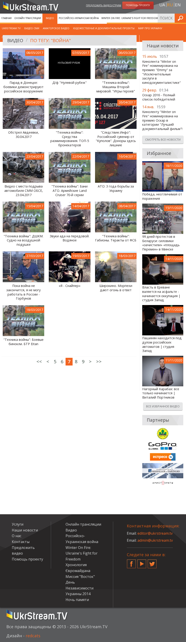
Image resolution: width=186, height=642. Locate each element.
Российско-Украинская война (79, 18)
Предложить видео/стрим (103, 5)
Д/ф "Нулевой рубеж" (69, 83)
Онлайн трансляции (27, 18)
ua (162, 5)
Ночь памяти (77, 599)
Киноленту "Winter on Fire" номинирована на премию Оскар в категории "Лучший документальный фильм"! (162, 120)
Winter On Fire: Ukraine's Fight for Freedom (129, 18)
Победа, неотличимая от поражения (162, 196)
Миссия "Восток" (80, 576)
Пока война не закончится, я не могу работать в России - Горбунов (23, 292)
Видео (50, 18)
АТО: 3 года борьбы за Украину (116, 188)
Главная (6, 18)
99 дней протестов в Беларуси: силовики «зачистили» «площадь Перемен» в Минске (161, 243)
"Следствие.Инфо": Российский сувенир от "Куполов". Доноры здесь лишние (116, 138)
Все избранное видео (163, 406)
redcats (33, 635)
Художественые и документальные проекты (104, 28)
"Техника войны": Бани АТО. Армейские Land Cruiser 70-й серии (69, 190)
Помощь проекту (27, 559)
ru (170, 5)
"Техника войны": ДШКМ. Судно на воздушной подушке (23, 240)
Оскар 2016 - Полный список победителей (158, 97)
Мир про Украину (150, 28)
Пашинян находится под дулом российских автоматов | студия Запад (162, 344)
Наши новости (25, 530)
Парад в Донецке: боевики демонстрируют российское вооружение (23, 87)
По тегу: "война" (50, 40)
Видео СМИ (31, 28)
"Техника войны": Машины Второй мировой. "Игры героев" (115, 87)
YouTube (141, 562)
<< (39, 361)
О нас (16, 535)
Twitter (152, 562)
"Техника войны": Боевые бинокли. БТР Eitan (23, 342)
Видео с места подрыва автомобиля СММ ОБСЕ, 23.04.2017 (23, 190)
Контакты (20, 541)
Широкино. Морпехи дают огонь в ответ (115, 288)
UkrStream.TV (11, 28)
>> (99, 361)
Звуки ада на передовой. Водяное (69, 238)
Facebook (131, 562)
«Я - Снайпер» (70, 286)
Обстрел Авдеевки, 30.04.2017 (23, 134)
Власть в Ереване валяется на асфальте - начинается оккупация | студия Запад (161, 293)
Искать (181, 18)
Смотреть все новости (163, 139)
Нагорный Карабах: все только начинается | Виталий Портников (160, 393)
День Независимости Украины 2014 (79, 588)
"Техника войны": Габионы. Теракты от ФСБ (115, 238)
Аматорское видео (56, 28)
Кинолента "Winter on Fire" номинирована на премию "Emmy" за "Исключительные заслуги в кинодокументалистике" (161, 72)
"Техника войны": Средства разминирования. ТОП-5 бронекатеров (69, 138)
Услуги (17, 524)
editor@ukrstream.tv (155, 533)
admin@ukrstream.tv (155, 540)
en (178, 5)
